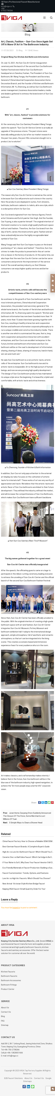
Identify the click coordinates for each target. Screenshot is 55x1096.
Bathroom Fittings (9, 985)
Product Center (7, 989)
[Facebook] (24, 1086)
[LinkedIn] (28, 1086)
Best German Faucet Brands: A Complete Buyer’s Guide (26, 847)
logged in (16, 908)
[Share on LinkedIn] (46, 803)
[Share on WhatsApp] (49, 803)
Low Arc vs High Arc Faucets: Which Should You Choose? (27, 878)
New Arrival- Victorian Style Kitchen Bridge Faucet (24, 884)
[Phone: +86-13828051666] (52, 276)
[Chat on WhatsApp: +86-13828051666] (52, 281)
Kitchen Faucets (8, 972)
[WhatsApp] (33, 1086)
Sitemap (4, 1025)
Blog (27, 34)
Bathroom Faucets (9, 976)
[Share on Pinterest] (52, 803)
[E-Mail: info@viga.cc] (52, 290)
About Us (28, 1078)
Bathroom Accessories (11, 980)
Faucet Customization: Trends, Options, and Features (25, 873)
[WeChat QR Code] (52, 285)
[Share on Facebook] (39, 803)
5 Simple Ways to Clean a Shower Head (25, 823)
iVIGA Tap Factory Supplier (31, 1071)
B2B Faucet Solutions (13, 1078)
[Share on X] (42, 803)
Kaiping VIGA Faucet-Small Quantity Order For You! (24, 889)
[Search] (51, 17)
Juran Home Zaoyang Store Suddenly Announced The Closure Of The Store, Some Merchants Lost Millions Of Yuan (27, 816)
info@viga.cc (6, 6)
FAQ (2, 1021)
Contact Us (39, 1078)
